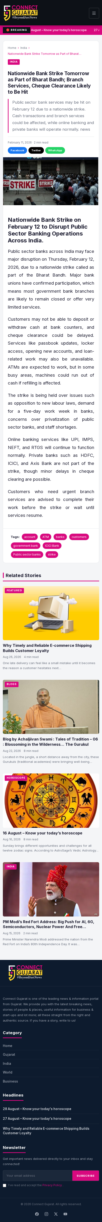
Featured (14, 590)
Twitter (36, 150)
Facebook (17, 150)
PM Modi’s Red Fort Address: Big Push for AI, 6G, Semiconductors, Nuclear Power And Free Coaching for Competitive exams (48, 926)
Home (12, 48)
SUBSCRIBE (86, 1175)
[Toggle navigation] (94, 13)
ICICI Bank (52, 545)
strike (52, 554)
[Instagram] (46, 1214)
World (7, 1072)
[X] (56, 1214)
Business (10, 1081)
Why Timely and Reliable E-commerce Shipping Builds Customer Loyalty (47, 648)
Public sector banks (27, 554)
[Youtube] (65, 1214)
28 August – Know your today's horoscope (37, 1109)
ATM (45, 537)
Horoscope (16, 777)
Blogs (12, 684)
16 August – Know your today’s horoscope (42, 833)
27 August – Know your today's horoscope (37, 1118)
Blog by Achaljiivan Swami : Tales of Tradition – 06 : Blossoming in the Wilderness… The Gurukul (50, 742)
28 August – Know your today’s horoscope (56, 30)
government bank (25, 545)
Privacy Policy (52, 1185)
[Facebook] (37, 1214)
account (29, 537)
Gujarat (9, 1054)
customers (79, 537)
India (23, 48)
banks (60, 537)
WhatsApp (55, 150)
